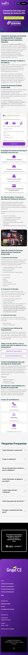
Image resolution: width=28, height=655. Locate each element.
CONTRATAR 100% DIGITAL (14, 18)
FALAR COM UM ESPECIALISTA (14, 356)
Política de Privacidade (7, 629)
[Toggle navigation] (18, 3)
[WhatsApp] (14, 648)
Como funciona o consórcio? (12, 450)
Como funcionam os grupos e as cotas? (12, 480)
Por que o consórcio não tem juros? (12, 511)
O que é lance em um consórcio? (9, 491)
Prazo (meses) (6, 135)
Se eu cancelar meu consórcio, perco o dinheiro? (13, 469)
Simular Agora (14, 143)
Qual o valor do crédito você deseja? (12, 126)
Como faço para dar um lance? (13, 501)
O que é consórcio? (9, 459)
